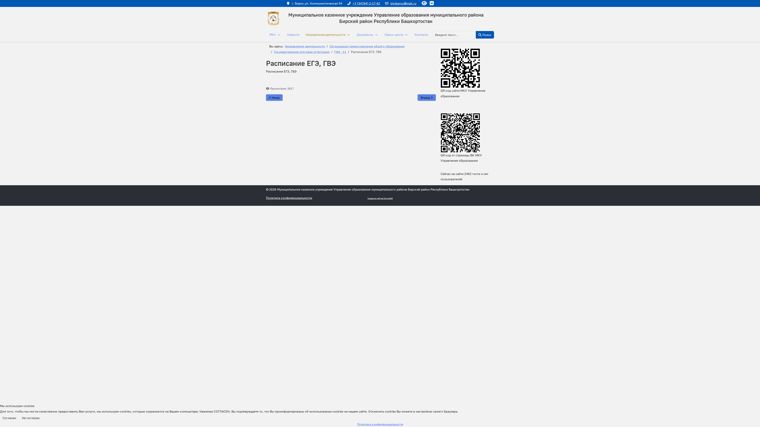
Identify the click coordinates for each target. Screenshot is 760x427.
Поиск (486, 35)
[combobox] (454, 35)
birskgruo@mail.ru (403, 3)
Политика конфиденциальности (289, 198)
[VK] (432, 3)
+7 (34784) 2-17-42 (366, 3)
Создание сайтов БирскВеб (380, 198)
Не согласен (31, 418)
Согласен (9, 418)
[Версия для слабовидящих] (424, 3)
